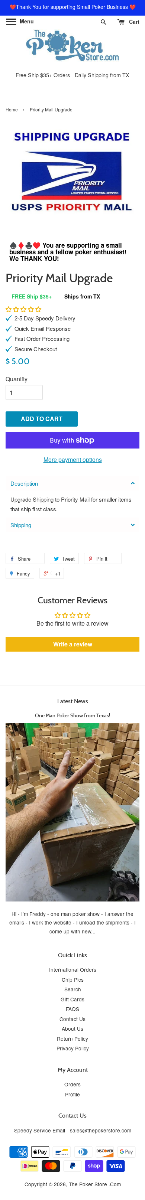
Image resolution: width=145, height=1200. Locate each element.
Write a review (72, 644)
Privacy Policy (73, 1048)
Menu (26, 21)
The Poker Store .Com (95, 1184)
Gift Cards (72, 999)
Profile (72, 1094)
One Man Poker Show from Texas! (72, 715)
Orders (72, 1084)
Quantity (17, 379)
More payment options (73, 459)
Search (72, 989)
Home (12, 109)
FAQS (72, 1008)
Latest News (72, 701)
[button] (23, 309)
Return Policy (72, 1038)
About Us (72, 1028)
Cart (133, 21)
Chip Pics (73, 979)
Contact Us (72, 1019)
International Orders (72, 969)
